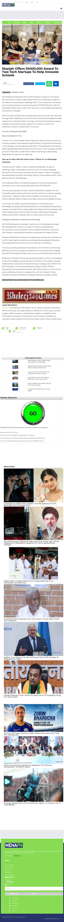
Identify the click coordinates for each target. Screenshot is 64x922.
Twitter (14, 901)
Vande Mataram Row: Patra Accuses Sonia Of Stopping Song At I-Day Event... (32, 696)
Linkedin (14, 908)
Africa (38, 22)
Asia (31, 22)
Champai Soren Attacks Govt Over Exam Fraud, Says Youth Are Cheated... (31, 620)
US (7, 22)
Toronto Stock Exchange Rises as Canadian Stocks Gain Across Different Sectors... (22, 441)
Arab (24, 22)
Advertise (7, 872)
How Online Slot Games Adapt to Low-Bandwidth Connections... (17, 435)
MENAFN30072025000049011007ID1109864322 (23, 280)
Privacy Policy (9, 867)
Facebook (15, 898)
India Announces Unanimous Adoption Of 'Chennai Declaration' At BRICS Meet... (28, 766)
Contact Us (8, 870)
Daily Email (15, 906)
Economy (57, 22)
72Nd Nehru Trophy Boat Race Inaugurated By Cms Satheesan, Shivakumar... (28, 582)
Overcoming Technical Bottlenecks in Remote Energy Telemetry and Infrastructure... (23, 438)
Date (5, 83)
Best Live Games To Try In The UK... (9, 432)
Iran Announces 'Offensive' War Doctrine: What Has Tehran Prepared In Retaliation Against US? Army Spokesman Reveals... (31, 543)
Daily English (10, 882)
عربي (27, 2)
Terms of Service (10, 865)
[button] (32, 2)
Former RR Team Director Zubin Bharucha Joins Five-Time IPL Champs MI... (31, 734)
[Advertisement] (32, 15)
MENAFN (6, 92)
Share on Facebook (28, 83)
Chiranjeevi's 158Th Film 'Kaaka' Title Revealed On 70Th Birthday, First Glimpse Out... (30, 504)
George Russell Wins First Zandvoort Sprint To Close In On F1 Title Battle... (32, 804)
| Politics (47, 22)
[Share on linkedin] (56, 83)
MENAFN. (14, 917)
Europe (16, 22)
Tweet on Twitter (40, 83)
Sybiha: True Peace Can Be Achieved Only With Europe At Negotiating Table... (31, 658)
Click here (16, 856)
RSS (13, 911)
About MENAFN (9, 875)
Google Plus (15, 903)
